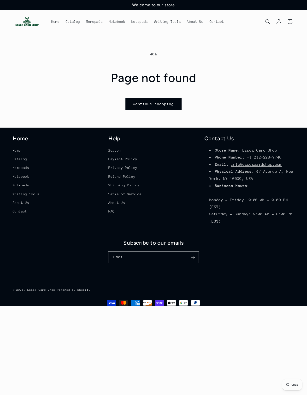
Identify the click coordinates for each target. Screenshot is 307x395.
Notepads (21, 185)
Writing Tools (26, 194)
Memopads (21, 168)
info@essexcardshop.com (256, 164)
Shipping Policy (123, 185)
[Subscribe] (193, 257)
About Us (21, 203)
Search (114, 150)
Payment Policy (122, 159)
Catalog (20, 159)
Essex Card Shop (41, 289)
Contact (20, 211)
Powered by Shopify (73, 289)
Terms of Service (125, 194)
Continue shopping (153, 104)
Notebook (21, 176)
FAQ (111, 211)
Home (17, 150)
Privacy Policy (122, 168)
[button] (267, 21)
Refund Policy (121, 176)
